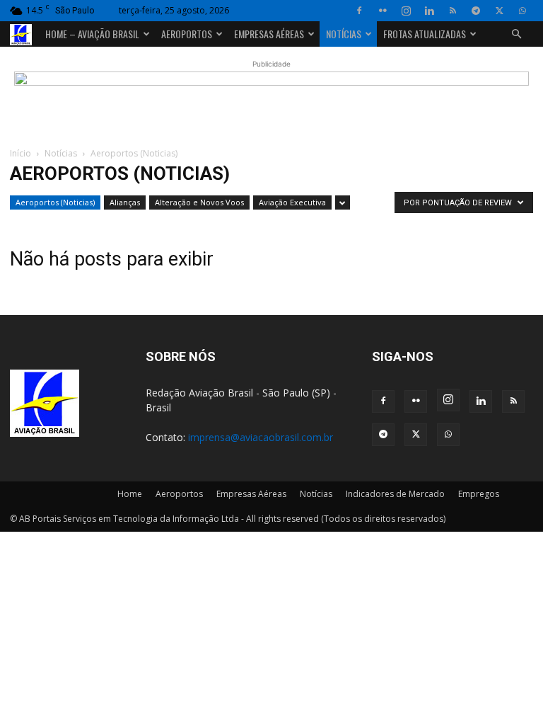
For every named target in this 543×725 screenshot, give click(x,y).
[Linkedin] (429, 10)
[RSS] (452, 10)
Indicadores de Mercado (395, 494)
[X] (499, 10)
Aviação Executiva (292, 202)
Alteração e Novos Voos (199, 202)
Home (129, 494)
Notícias (343, 33)
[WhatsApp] (522, 10)
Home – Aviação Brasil (92, 33)
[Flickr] (382, 10)
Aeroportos (186, 33)
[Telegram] (475, 10)
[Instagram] (405, 10)
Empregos (478, 494)
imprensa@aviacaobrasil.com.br (260, 437)
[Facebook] (359, 10)
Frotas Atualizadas (424, 33)
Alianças (125, 202)
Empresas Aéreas (269, 33)
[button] (516, 34)
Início (20, 153)
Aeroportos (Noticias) (55, 202)
